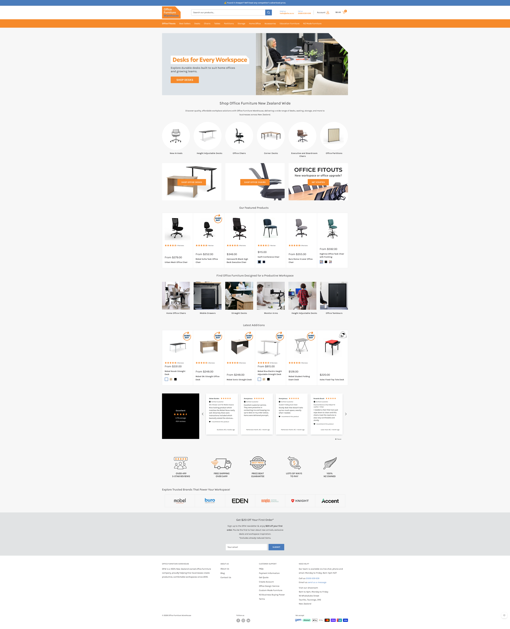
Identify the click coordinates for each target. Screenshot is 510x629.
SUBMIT (276, 547)
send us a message (317, 582)
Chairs (207, 23)
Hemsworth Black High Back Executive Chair (237, 260)
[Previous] (165, 64)
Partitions (229, 23)
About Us (224, 569)
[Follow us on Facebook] (238, 620)
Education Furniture (289, 23)
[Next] (344, 64)
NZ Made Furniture (312, 23)
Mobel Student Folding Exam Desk (299, 378)
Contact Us (225, 577)
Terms (262, 599)
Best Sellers (184, 23)
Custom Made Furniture (270, 590)
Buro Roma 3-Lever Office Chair (301, 260)
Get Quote (263, 577)
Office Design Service (269, 586)
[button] (203, 414)
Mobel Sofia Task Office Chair (207, 260)
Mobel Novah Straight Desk (175, 373)
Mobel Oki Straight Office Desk (207, 378)
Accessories (270, 23)
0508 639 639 (312, 578)
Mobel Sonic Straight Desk (239, 379)
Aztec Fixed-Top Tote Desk (332, 379)
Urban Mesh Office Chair (176, 262)
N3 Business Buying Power (272, 594)
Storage (241, 23)
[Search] (268, 12)
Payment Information (269, 573)
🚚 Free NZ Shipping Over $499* (255, 3)
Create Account (266, 581)
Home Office (255, 23)
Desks (197, 23)
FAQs (261, 569)
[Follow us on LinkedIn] (248, 620)
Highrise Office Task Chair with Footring (332, 255)
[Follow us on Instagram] (243, 620)
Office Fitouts (168, 23)
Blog (222, 573)
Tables (217, 23)
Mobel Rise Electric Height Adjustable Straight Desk (270, 373)
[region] (274, 414)
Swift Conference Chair (268, 257)
